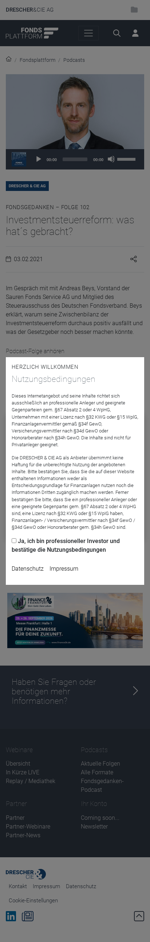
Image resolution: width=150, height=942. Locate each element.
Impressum (64, 568)
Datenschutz (28, 568)
